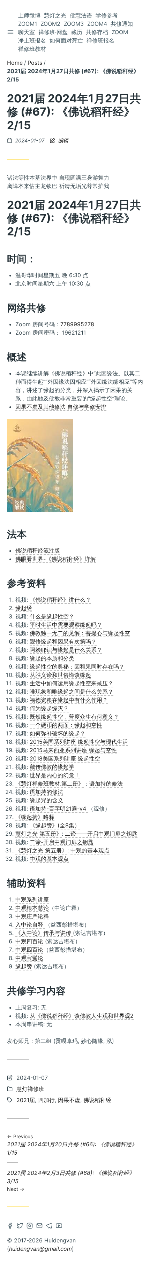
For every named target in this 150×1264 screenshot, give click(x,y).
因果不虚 (69, 1100)
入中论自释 (30, 924)
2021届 (25, 1100)
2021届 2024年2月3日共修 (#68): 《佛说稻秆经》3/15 (71, 1180)
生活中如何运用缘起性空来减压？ (71, 683)
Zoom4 (97, 23)
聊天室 (26, 32)
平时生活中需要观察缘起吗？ (66, 624)
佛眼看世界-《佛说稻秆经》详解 (55, 558)
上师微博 (29, 15)
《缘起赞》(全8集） (55, 825)
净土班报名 (32, 40)
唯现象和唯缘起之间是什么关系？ (71, 691)
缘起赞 (23, 966)
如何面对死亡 (66, 40)
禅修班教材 (32, 48)
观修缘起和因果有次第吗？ (63, 641)
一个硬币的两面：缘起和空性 (66, 724)
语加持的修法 (106, 783)
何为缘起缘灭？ (49, 708)
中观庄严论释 (32, 916)
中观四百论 (29, 941)
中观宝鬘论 (29, 957)
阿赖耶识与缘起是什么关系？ (66, 649)
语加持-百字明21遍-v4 (59, 808)
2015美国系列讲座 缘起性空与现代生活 (79, 741)
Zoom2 (50, 23)
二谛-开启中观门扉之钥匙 (61, 841)
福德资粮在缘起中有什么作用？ (69, 699)
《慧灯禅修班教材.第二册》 (49, 783)
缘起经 (23, 607)
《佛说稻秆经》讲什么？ (60, 599)
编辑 (62, 140)
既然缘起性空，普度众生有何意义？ (74, 716)
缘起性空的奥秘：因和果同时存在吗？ (77, 666)
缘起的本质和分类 (52, 658)
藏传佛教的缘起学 (52, 766)
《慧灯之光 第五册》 (41, 850)
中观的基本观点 (90, 850)
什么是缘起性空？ (52, 616)
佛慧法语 (81, 15)
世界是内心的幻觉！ (55, 775)
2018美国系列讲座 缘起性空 (65, 758)
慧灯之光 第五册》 (38, 833)
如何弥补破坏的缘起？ (57, 733)
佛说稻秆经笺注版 (37, 550)
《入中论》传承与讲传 (44, 932)
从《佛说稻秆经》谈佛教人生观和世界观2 (82, 1015)
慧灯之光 (55, 15)
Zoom (120, 32)
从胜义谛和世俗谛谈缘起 (60, 674)
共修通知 (122, 23)
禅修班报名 (100, 40)
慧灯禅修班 (30, 1088)
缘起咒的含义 (46, 800)
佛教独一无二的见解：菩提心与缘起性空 (80, 633)
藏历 (76, 32)
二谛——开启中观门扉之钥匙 (101, 833)
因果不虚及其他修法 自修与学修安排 (60, 406)
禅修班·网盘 (53, 32)
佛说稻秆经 (97, 1100)
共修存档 (97, 32)
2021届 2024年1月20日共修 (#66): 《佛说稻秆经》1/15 (72, 1144)
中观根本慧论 (32, 907)
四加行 (46, 1100)
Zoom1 (27, 23)
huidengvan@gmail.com (40, 1248)
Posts (35, 62)
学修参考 (107, 15)
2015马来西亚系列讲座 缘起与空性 (73, 750)
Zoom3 (74, 23)
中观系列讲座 (32, 899)
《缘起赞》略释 (34, 816)
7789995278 (77, 324)
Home (15, 62)
